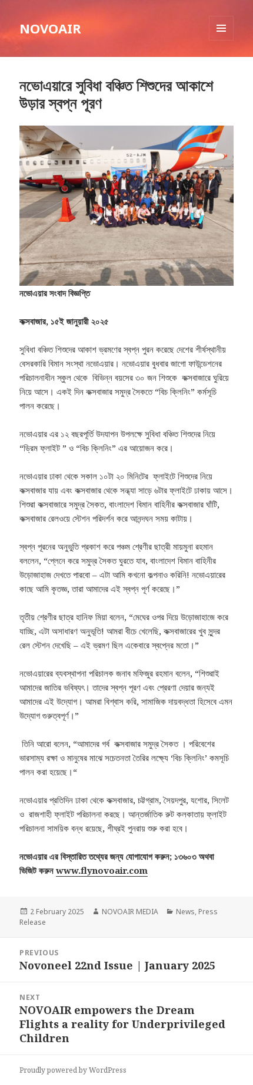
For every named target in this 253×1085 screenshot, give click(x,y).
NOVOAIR (50, 28)
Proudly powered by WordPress (72, 1070)
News (185, 912)
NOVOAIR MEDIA (130, 912)
